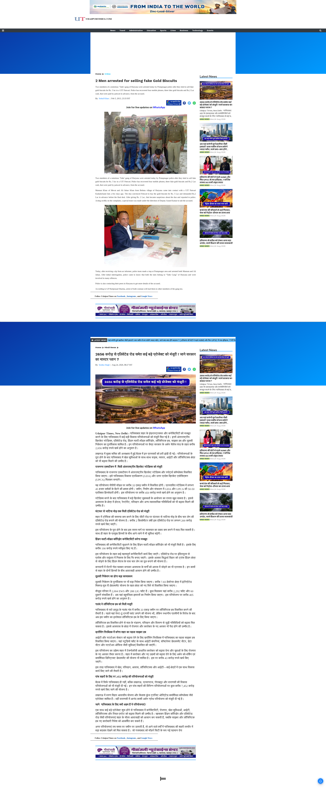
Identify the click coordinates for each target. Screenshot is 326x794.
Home (98, 74)
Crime (173, 30)
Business (184, 30)
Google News (146, 296)
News (112, 30)
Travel (122, 30)
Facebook (121, 296)
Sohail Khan (104, 98)
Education (151, 30)
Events (210, 30)
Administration (136, 30)
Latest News (208, 76)
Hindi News (110, 347)
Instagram (131, 296)
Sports (163, 30)
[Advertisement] (163, 50)
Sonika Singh (104, 365)
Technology (197, 30)
